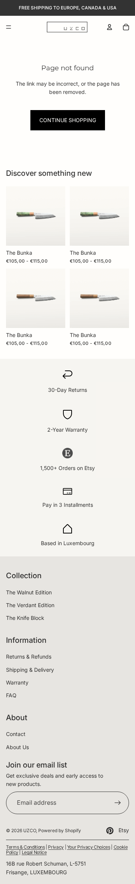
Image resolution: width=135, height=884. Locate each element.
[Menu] (8, 27)
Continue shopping (67, 120)
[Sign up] (118, 803)
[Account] (109, 27)
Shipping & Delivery (30, 669)
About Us (17, 747)
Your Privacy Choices (88, 847)
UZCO (29, 830)
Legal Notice (34, 852)
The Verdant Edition (30, 605)
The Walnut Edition (29, 592)
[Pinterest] (109, 830)
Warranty (17, 682)
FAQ (11, 695)
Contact (16, 734)
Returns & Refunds (28, 656)
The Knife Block (25, 618)
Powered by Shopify (59, 830)
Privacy (55, 847)
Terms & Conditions (25, 847)
